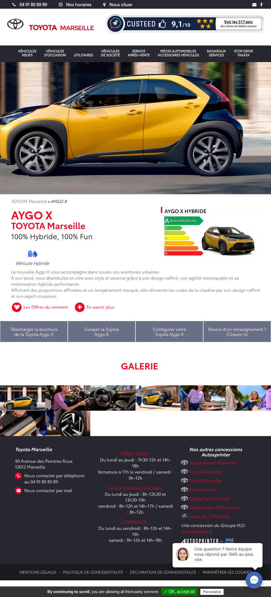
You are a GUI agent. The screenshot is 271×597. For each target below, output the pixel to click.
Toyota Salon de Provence (214, 507)
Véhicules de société (110, 52)
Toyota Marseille (205, 480)
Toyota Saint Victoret (209, 498)
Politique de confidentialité (93, 572)
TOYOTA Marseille (29, 201)
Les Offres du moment (45, 307)
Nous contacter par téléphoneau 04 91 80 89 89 (54, 478)
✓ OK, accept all (179, 591)
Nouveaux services (216, 52)
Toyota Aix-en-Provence (212, 462)
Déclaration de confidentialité (163, 572)
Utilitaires (83, 54)
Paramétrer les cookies (227, 572)
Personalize (212, 592)
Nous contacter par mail (48, 490)
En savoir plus (99, 307)
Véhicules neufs (27, 52)
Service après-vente (139, 52)
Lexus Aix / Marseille (209, 516)
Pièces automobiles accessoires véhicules (178, 52)
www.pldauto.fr (196, 531)
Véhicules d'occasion (55, 52)
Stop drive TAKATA (243, 52)
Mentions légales (38, 572)
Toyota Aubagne (205, 471)
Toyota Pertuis (203, 489)
